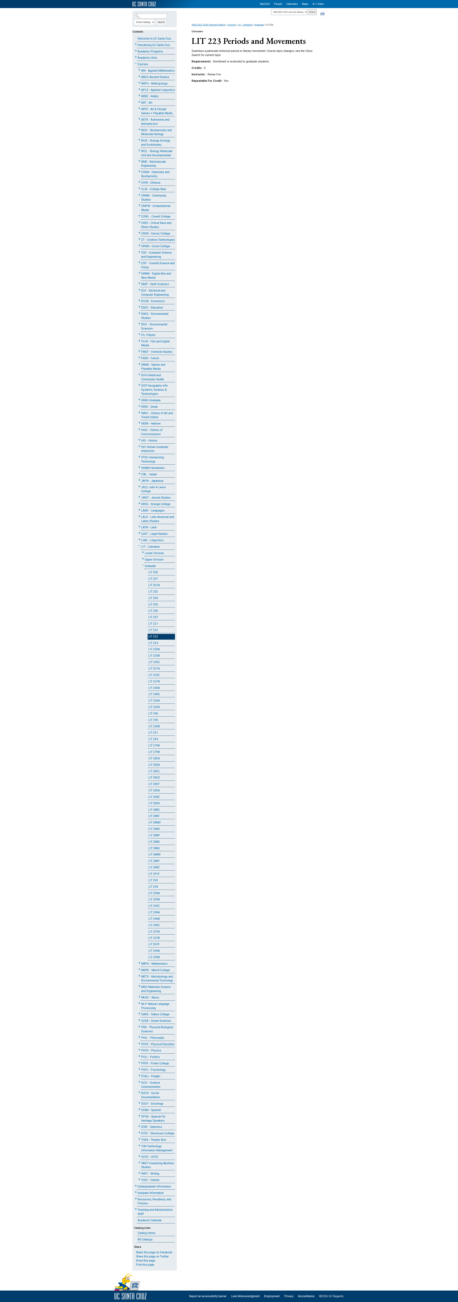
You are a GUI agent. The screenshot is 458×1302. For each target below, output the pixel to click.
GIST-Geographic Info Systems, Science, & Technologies (154, 390)
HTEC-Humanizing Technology (152, 459)
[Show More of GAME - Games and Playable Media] (139, 364)
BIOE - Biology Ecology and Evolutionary (155, 142)
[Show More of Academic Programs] (135, 51)
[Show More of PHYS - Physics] (139, 1050)
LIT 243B (154, 707)
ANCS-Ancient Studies (155, 77)
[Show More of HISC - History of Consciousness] (139, 429)
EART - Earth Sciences (155, 284)
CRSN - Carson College (155, 233)
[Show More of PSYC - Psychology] (139, 1069)
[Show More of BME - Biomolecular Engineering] (139, 161)
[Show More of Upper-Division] (143, 559)
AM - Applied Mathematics (158, 70)
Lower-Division (154, 553)
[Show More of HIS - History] (139, 440)
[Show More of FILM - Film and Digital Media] (139, 341)
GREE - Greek (149, 406)
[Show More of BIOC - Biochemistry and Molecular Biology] (139, 129)
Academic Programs (150, 51)
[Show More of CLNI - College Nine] (139, 188)
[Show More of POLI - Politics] (139, 1056)
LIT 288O (154, 829)
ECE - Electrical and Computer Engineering (155, 292)
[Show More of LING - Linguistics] (139, 539)
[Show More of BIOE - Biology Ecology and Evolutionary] (139, 140)
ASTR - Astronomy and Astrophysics (155, 121)
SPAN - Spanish (151, 1110)
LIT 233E (154, 675)
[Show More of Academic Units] (135, 57)
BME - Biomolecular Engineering (153, 164)
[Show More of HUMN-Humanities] (139, 467)
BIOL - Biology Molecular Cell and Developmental (156, 153)
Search (161, 22)
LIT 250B (154, 726)
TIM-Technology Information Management (156, 1148)
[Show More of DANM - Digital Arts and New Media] (139, 273)
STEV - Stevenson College (157, 1133)
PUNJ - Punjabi (150, 1076)
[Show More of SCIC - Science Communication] (139, 1082)
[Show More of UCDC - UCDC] (139, 1156)
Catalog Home (146, 1233)
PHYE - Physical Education (157, 1044)
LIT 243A (154, 700)
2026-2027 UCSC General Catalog (208, 24)
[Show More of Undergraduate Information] (135, 1186)
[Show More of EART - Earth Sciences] (139, 283)
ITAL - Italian (149, 474)
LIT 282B (154, 765)
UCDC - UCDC (149, 1156)
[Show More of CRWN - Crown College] (139, 245)
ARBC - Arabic (150, 96)
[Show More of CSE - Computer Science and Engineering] (139, 252)
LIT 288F (154, 816)
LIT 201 (153, 578)
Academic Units (147, 57)
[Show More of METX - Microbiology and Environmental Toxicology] (139, 976)
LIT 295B (154, 899)
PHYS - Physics (151, 1050)
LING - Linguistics (152, 540)
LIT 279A (154, 745)
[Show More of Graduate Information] (135, 1192)
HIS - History (149, 440)
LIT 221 (153, 623)
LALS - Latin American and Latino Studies (157, 519)
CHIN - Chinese (150, 182)
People (278, 4)
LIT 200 (153, 572)
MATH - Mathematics (154, 963)
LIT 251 (153, 732)
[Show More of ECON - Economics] (139, 300)
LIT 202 (153, 591)
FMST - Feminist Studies (156, 351)
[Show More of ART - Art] (139, 102)
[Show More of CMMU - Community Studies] (139, 195)
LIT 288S (154, 841)
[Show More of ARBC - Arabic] (139, 95)
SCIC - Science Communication (150, 1084)
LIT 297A (154, 931)
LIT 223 (153, 636)
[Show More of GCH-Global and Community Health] (139, 374)
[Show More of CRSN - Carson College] (139, 233)
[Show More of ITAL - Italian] (139, 474)
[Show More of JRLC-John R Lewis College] (139, 486)
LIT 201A (154, 585)
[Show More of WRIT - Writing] (139, 1173)
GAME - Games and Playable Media (153, 366)
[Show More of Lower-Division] (143, 552)
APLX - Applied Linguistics (158, 90)
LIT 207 (153, 617)
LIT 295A (154, 893)
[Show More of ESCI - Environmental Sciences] (139, 324)
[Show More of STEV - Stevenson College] (139, 1132)
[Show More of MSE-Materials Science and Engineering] (139, 986)
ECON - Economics (153, 301)
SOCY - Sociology (152, 1103)
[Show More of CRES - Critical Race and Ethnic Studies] (139, 222)
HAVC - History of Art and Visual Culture (157, 415)
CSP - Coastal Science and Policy (158, 265)
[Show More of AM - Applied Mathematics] (139, 70)
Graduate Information (151, 1193)
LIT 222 (153, 630)
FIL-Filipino (148, 335)
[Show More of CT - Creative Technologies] (139, 239)
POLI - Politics (150, 1057)
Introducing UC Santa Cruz (154, 45)
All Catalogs (145, 1239)
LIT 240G (154, 694)
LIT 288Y (154, 861)
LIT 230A (154, 649)
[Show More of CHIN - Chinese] (139, 182)
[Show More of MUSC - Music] (139, 997)
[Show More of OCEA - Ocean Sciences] (139, 1020)
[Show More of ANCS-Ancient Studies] (139, 76)
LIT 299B (154, 957)
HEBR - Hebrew (151, 423)
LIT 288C (154, 809)
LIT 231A (154, 668)
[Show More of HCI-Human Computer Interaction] (139, 446)
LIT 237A (154, 681)
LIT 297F (154, 944)
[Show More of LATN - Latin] (139, 526)
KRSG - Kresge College (155, 504)
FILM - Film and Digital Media (155, 343)
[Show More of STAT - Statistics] (139, 1126)
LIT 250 (153, 720)
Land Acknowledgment (245, 1296)
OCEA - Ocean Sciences (156, 1020)
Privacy (289, 1296)
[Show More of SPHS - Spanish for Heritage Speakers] (139, 1116)
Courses (143, 64)
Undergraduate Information (154, 1186)
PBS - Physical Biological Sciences (157, 1029)
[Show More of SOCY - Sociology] (139, 1103)
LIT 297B (154, 938)
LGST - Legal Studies (154, 533)
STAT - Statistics (151, 1127)
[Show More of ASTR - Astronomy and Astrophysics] (139, 119)
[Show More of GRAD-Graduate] (139, 399)
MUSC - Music (150, 997)
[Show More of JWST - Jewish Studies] (139, 497)
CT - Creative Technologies (158, 239)
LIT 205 (153, 604)
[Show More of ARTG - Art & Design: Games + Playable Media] (139, 108)
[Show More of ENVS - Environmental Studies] (139, 313)
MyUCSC (265, 4)
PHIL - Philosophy (152, 1037)
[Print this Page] (323, 14)
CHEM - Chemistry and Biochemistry (155, 174)
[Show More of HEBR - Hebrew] (139, 423)
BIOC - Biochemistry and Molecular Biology (156, 132)
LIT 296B (154, 918)
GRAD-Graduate (151, 400)
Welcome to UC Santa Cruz (154, 38)
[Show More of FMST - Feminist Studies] (139, 351)
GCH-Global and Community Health (152, 377)
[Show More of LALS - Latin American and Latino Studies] (139, 516)
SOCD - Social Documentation (150, 1095)
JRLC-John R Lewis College (153, 489)
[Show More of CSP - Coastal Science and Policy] (139, 262)
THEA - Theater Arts (153, 1139)
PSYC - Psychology (153, 1069)
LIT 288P (154, 835)
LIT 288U (154, 848)
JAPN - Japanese (152, 481)
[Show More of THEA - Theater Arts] (139, 1139)
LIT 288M (154, 822)
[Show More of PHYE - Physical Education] (139, 1043)
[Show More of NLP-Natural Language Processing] (139, 1003)
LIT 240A (154, 688)
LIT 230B (154, 655)
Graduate (150, 566)
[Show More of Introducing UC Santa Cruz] (135, 44)
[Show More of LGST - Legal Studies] (139, 533)
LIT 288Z (154, 867)
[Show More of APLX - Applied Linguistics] (139, 89)
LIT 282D (154, 777)
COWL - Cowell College (155, 216)
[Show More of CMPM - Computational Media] (139, 205)
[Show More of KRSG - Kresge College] (139, 503)
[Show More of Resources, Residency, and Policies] (135, 1199)
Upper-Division (154, 559)
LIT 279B (154, 752)
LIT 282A (154, 758)
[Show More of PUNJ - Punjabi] (139, 1075)
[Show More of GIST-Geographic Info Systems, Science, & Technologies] (139, 385)
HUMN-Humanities (153, 468)
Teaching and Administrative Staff (155, 1212)
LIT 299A (154, 950)
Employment (272, 1296)
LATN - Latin (149, 527)
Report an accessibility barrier (207, 1296)
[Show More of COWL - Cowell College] (139, 216)
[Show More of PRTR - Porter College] (139, 1063)
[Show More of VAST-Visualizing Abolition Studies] (139, 1162)
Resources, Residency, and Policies (154, 1201)
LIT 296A (154, 912)
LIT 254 (153, 739)
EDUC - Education (152, 307)
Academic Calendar (150, 1220)
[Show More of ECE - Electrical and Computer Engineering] (139, 290)
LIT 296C (154, 925)
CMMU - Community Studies (153, 197)
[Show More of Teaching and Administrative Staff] (135, 1209)
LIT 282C (154, 771)
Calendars (292, 4)
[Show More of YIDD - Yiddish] (139, 1179)
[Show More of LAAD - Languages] (139, 510)
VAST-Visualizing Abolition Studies (157, 1165)
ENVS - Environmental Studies (154, 316)
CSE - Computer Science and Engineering (156, 254)
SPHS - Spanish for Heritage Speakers (153, 1118)
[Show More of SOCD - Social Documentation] (139, 1092)
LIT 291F (154, 874)
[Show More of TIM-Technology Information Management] (139, 1145)
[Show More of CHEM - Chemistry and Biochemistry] (139, 171)
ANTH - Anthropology (154, 83)
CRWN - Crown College (155, 246)
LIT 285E (154, 797)
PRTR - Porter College (155, 1063)
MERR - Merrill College (155, 970)
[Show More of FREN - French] (139, 357)
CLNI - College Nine (153, 189)
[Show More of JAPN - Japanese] (139, 480)
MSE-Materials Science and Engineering (156, 989)
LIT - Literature (150, 546)
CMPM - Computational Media (155, 208)
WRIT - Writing (150, 1173)
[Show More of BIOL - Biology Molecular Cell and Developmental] (139, 150)
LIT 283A (154, 790)
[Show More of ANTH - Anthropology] (139, 83)
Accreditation (306, 1296)
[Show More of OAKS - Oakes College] (139, 1013)
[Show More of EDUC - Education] (139, 307)
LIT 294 (153, 886)
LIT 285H (154, 803)
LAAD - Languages (153, 510)
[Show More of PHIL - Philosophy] (139, 1037)
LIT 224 (153, 643)
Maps (305, 4)
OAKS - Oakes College (155, 1014)
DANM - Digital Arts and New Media (156, 275)
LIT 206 (153, 610)
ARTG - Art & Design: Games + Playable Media (156, 111)
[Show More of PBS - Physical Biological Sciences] (139, 1026)
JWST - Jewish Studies (156, 497)
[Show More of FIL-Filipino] (139, 334)
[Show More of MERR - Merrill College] (139, 969)
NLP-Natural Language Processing (155, 1006)
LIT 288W (154, 854)
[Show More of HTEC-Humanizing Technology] (139, 457)
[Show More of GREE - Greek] (139, 406)
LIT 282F (154, 784)
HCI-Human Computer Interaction (154, 449)
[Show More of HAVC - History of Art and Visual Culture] (139, 412)
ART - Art (146, 102)
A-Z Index (318, 4)
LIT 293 (153, 880)
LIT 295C (154, 906)
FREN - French (150, 358)
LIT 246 (153, 713)
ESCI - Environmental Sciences (154, 326)
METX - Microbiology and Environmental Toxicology (157, 978)
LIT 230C (154, 662)
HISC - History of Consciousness (152, 432)
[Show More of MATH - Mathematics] (139, 963)
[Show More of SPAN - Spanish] (139, 1109)
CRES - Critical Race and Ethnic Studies (156, 225)
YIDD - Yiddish (150, 1180)
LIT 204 (153, 598)
